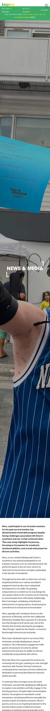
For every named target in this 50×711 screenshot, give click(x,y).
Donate (44, 10)
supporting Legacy (31, 14)
